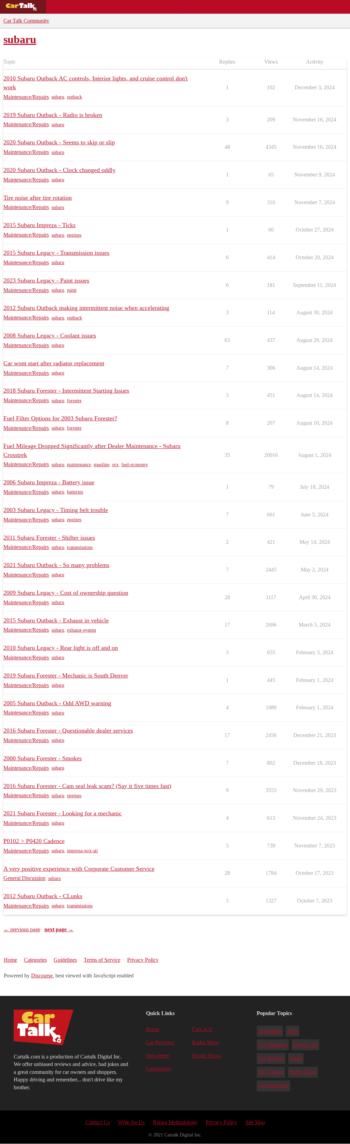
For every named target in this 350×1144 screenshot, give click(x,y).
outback (74, 97)
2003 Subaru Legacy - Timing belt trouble (55, 510)
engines (74, 235)
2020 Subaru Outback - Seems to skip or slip (59, 142)
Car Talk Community (26, 21)
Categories (35, 960)
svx (115, 464)
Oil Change (270, 1072)
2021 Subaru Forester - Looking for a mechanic (62, 813)
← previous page (21, 929)
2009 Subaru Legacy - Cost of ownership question (65, 592)
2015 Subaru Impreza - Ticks (39, 225)
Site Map (255, 1122)
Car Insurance (273, 1085)
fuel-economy (134, 464)
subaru (58, 97)
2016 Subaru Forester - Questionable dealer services (68, 730)
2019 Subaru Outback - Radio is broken (52, 114)
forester (74, 400)
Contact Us (97, 1122)
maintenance (79, 464)
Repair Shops (186, 7)
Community (229, 7)
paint (72, 290)
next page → (58, 929)
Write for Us (131, 1122)
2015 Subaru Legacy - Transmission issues (56, 252)
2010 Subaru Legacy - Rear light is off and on (60, 647)
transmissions (80, 547)
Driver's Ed (305, 1045)
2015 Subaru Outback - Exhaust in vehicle (56, 620)
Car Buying (271, 1058)
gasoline (101, 464)
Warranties (269, 1031)
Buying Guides (70, 7)
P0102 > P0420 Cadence (34, 841)
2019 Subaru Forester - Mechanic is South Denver (65, 675)
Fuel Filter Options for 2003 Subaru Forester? (60, 418)
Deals (108, 7)
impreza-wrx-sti (82, 850)
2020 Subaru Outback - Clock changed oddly (59, 170)
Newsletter (157, 1055)
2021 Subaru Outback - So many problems (56, 565)
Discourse (42, 975)
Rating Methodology (175, 1122)
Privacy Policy (143, 960)
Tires (292, 1031)
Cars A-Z (266, 7)
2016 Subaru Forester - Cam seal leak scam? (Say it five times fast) (87, 786)
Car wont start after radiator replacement (53, 363)
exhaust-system (81, 630)
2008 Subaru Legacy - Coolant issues (49, 335)
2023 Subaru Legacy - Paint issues (46, 280)
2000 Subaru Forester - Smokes (42, 758)
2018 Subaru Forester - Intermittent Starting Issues (66, 390)
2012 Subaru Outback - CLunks (42, 896)
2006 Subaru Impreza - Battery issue (48, 482)
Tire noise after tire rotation (37, 197)
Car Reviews (143, 7)
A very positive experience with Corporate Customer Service (78, 868)
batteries (75, 492)
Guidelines (65, 960)
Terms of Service (102, 960)
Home (10, 960)
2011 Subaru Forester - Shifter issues (49, 537)
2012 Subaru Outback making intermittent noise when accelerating (86, 307)
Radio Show (205, 1042)
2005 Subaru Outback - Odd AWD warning (57, 703)
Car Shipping (272, 1045)
